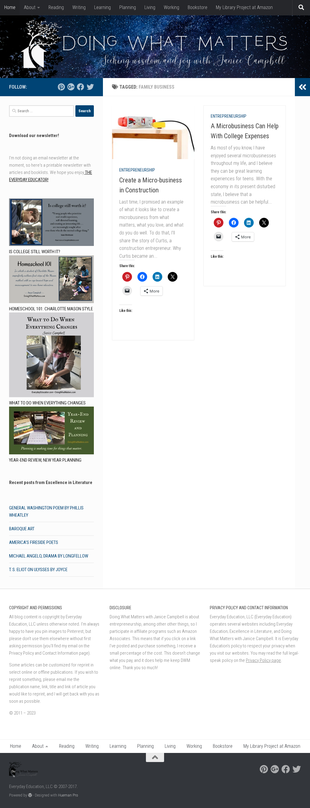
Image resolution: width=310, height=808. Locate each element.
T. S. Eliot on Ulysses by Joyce (38, 569)
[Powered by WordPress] (30, 795)
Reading (56, 7)
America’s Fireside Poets (33, 542)
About (29, 7)
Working (171, 7)
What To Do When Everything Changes (47, 403)
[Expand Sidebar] (302, 87)
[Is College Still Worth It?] (51, 223)
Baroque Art (22, 529)
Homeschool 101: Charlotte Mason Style (51, 309)
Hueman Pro (68, 795)
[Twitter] (90, 86)
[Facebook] (80, 86)
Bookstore (197, 7)
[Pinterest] (61, 86)
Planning (127, 7)
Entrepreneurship (137, 170)
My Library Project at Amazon (244, 7)
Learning (102, 7)
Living (149, 7)
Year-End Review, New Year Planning (45, 460)
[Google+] (70, 86)
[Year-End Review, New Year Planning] (51, 431)
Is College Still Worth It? (34, 251)
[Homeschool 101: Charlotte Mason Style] (51, 280)
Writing (79, 7)
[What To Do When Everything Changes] (51, 355)
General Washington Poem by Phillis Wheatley (46, 511)
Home (9, 7)
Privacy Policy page (263, 660)
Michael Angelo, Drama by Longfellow (48, 556)
